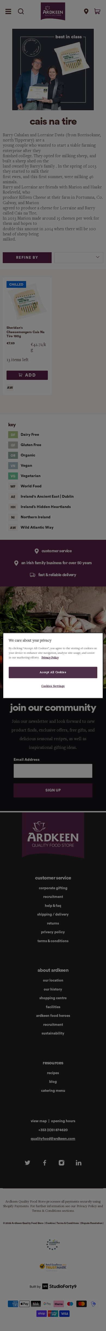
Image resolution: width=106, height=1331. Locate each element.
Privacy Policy (50, 657)
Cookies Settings (53, 686)
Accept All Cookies (53, 672)
